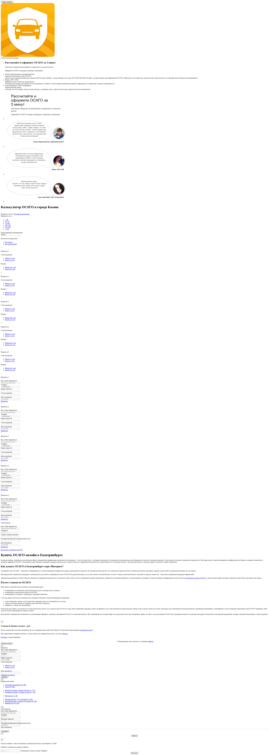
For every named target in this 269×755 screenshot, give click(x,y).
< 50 (6, 219)
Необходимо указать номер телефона (34, 751)
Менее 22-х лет (10, 267)
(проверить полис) (86, 630)
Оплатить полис (7, 643)
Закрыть (134, 736)
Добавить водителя (8, 675)
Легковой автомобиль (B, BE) (15, 685)
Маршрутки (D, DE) (12, 703)
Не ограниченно (11, 244)
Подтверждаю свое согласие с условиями (136, 641)
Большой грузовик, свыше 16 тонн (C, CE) (20, 692)
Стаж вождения (6, 662)
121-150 (8, 227)
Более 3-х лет (10, 260)
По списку (9, 242)
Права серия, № (6, 658)
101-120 (8, 225)
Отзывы (4, 637)
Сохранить (5, 731)
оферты (151, 641)
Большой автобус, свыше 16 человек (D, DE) (21, 701)
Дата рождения (6, 671)
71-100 (7, 223)
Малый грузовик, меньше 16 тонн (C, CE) (20, 690)
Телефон (4, 654)
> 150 (7, 229)
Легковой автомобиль (22, 214)
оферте (65, 634)
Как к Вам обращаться (9, 650)
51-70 (7, 221)
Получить (134, 753)
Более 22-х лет (10, 269)
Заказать (4, 677)
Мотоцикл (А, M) (11, 696)
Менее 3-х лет (10, 258)
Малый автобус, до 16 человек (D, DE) (19, 699)
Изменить (4, 401)
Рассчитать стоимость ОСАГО (12, 550)
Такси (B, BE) (10, 687)
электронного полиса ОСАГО (195, 578)
